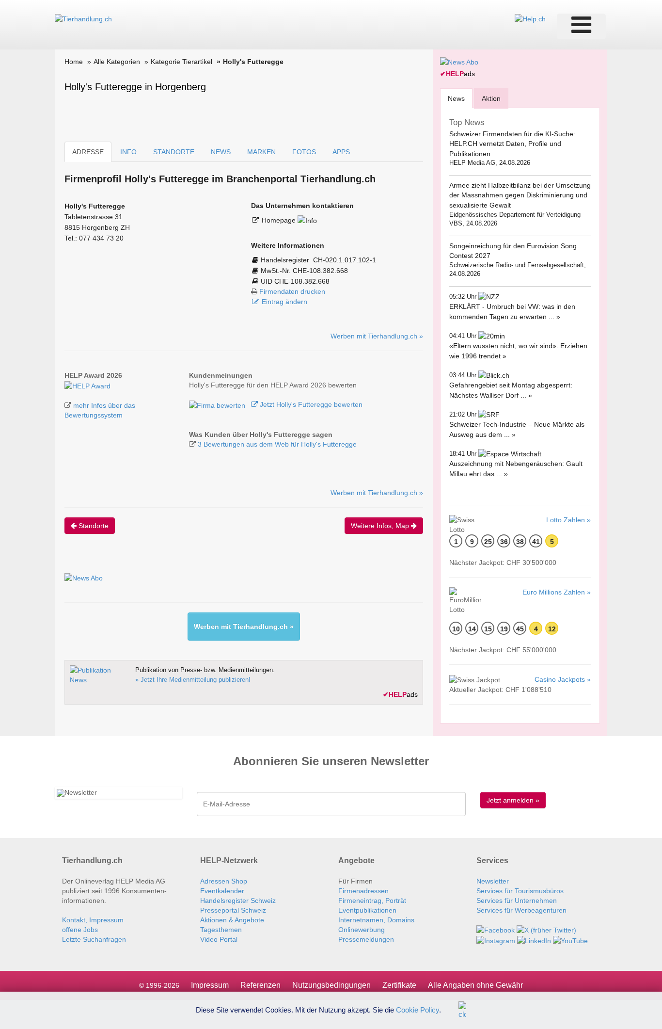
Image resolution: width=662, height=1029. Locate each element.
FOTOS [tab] (304, 152)
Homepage (280, 220)
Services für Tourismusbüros (520, 891)
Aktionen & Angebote (232, 920)
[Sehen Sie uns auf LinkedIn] (534, 940)
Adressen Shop (223, 881)
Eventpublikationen (367, 910)
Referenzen (260, 985)
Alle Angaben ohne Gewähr (475, 985)
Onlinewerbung (361, 929)
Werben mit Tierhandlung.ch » (377, 336)
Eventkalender (222, 891)
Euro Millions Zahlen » (556, 592)
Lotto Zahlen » (568, 520)
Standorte (93, 526)
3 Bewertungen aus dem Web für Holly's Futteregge (277, 444)
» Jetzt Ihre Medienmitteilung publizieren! (193, 679)
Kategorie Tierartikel (181, 61)
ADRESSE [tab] (88, 152)
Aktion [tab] (491, 98)
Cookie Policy (417, 1009)
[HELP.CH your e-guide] (530, 18)
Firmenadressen (363, 891)
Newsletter (492, 881)
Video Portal (218, 939)
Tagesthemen (221, 929)
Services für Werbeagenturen (521, 910)
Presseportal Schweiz (233, 910)
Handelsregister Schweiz (238, 900)
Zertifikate (399, 985)
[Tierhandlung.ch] (83, 18)
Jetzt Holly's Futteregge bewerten (310, 404)
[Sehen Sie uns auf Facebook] (495, 929)
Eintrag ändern (284, 301)
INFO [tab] (128, 152)
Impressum (210, 985)
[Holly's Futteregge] (87, 385)
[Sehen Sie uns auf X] (546, 929)
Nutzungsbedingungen (331, 985)
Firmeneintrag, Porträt (372, 900)
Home (73, 61)
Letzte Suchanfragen (94, 939)
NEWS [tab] (221, 152)
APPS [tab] (341, 152)
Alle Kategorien (117, 61)
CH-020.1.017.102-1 (344, 260)
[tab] (456, 98)
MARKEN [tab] (261, 152)
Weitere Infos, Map (381, 526)
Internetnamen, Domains (376, 920)
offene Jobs (80, 929)
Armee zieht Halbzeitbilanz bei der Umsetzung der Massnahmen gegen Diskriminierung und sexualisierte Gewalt (520, 195)
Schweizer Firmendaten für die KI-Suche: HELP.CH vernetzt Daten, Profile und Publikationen (512, 144)
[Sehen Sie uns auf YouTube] (570, 940)
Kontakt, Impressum (93, 920)
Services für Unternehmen (516, 900)
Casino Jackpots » (563, 679)
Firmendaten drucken (292, 291)
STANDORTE (173, 152)
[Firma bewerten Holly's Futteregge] (218, 404)
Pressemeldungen (366, 939)
